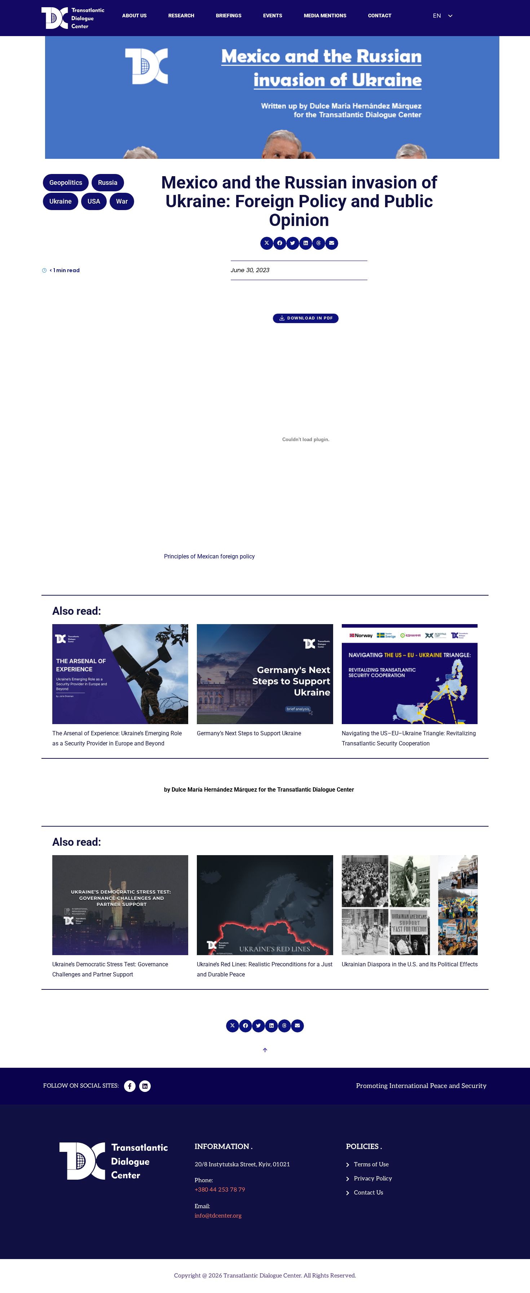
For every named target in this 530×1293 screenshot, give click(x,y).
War (122, 201)
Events (272, 15)
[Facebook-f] (130, 1086)
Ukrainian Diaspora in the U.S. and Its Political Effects (410, 964)
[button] (266, 243)
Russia (108, 182)
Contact (380, 15)
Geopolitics (65, 182)
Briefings (229, 15)
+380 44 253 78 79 (220, 1190)
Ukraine (60, 201)
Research (181, 15)
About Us (134, 15)
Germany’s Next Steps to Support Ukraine (249, 733)
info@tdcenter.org (218, 1216)
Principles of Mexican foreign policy (209, 556)
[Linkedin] (145, 1086)
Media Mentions (325, 15)
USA (94, 201)
